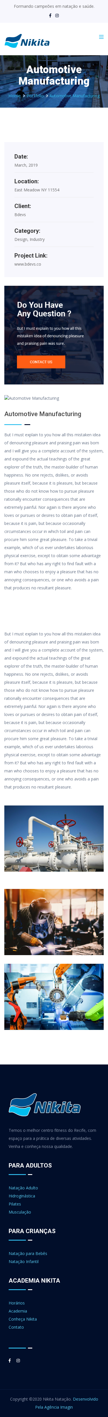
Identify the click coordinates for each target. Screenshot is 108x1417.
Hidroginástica (22, 1196)
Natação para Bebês (28, 1253)
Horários (17, 1303)
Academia (18, 1311)
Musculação (20, 1212)
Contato (16, 1327)
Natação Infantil (24, 1261)
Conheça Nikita (23, 1319)
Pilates (15, 1204)
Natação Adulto (23, 1188)
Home (14, 95)
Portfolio (35, 95)
